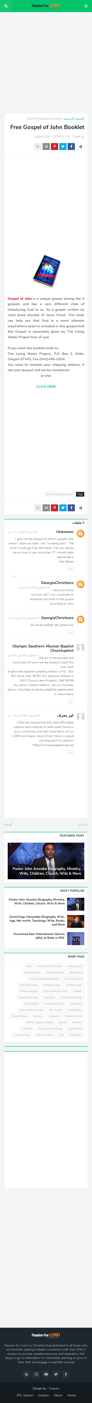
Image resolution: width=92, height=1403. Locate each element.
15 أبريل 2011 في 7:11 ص (22, 532)
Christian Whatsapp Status (44, 978)
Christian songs (74, 985)
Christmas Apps (52, 985)
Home (71, 1395)
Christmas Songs (29, 985)
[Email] (46, 146)
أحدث (82, 824)
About (58, 1395)
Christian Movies (55, 972)
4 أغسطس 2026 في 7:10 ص (24, 715)
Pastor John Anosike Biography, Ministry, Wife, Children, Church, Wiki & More (47, 871)
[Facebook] (71, 146)
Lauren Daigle (74, 1010)
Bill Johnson (76, 972)
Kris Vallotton (32, 1003)
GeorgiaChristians (57, 582)
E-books (77, 991)
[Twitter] (63, 146)
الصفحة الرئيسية (74, 119)
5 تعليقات (39, 136)
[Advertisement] (46, 62)
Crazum (54, 1388)
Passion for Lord (73, 1016)
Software (77, 1022)
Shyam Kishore (20, 1016)
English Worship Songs (56, 991)
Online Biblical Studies (31, 1010)
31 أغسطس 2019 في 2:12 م (34, 587)
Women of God (22, 1035)
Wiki (61, 1035)
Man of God (55, 1010)
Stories (62, 1022)
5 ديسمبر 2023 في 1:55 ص (23, 655)
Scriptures (53, 1016)
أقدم (9, 824)
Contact (43, 1395)
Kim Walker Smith (54, 1003)
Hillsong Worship (29, 991)
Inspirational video (28, 997)
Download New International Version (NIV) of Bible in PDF (39, 936)
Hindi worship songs (71, 997)
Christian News (32, 972)
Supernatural (75, 1028)
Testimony (27, 1028)
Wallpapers (76, 1035)
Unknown (65, 531)
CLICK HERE (46, 386)
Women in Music (44, 1035)
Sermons (38, 1016)
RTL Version (25, 1395)
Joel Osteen (76, 1003)
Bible (29, 966)
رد (71, 568)
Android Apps (75, 966)
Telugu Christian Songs (50, 1028)
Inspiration (49, 997)
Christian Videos (73, 978)
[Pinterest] (54, 146)
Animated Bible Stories (49, 966)
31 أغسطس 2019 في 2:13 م (24, 618)
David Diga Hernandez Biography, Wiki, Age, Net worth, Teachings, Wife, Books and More (37, 921)
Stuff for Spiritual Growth (44, 119)
